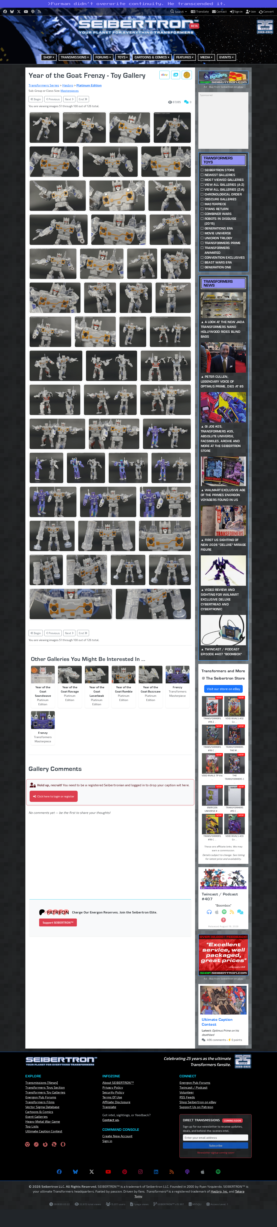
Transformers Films (40, 1102)
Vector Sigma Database (42, 1107)
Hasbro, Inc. (219, 1191)
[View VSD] (187, 75)
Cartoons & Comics (39, 1112)
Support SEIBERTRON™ (58, 922)
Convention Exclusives (225, 257)
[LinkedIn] (156, 1171)
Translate (109, 1107)
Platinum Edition (89, 85)
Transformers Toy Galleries (45, 1092)
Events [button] (225, 57)
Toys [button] (122, 57)
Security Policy (113, 1092)
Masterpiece (215, 204)
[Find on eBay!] (164, 75)
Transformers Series (44, 85)
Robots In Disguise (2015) (220, 221)
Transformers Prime (223, 243)
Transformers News (218, 283)
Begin (37, 99)
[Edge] (54, 1144)
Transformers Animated (217, 250)
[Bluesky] (75, 1171)
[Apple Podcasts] (203, 1171)
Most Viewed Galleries (224, 180)
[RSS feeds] (171, 1171)
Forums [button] (102, 57)
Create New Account (117, 1136)
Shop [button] (47, 57)
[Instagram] (140, 1171)
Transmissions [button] (73, 57)
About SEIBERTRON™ (118, 1082)
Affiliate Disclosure (116, 1102)
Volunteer (186, 1092)
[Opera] (63, 1144)
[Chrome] (27, 1144)
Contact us (110, 1120)
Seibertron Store (220, 170)
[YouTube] (108, 1171)
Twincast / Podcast (193, 1087)
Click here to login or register (55, 796)
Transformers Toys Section (45, 1087)
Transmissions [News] (41, 1082)
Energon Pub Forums (40, 1097)
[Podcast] (187, 1171)
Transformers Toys (218, 160)
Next (68, 99)
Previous (54, 99)
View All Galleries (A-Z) (224, 185)
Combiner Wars (218, 214)
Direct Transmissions (212, 1120)
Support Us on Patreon (196, 1107)
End (81, 99)
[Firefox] (45, 1144)
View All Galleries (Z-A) (224, 189)
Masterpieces (70, 90)
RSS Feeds (187, 1097)
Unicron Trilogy (219, 238)
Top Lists (32, 1126)
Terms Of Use (112, 1097)
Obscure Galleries (220, 199)
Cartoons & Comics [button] (151, 57)
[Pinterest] (124, 1171)
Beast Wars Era (218, 262)
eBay (240, 86)
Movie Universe (218, 233)
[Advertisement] (112, 851)
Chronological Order (223, 194)
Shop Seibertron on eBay (197, 1102)
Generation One (218, 267)
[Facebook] (59, 1171)
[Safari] (36, 1144)
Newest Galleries (220, 175)
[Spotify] (218, 1171)
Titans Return (217, 209)
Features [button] (183, 57)
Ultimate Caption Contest (217, 1022)
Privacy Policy (112, 1087)
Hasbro (67, 85)
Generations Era (219, 228)
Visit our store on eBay (223, 689)
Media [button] (205, 57)
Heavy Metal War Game (42, 1121)
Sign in (107, 1141)
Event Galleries (36, 1116)
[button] (179, 12)
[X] (91, 1171)
